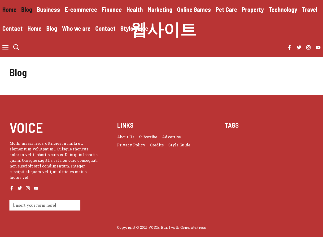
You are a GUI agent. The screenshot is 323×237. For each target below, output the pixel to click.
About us (125, 136)
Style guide (134, 28)
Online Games (194, 9)
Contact (12, 28)
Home (9, 9)
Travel (309, 9)
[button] (16, 47)
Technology (283, 9)
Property (253, 9)
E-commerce (81, 9)
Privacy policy (131, 144)
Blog (26, 9)
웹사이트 (164, 28)
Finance (112, 9)
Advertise (171, 136)
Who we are (76, 28)
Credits (157, 144)
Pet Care (226, 9)
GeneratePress (193, 227)
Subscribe (148, 136)
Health (135, 9)
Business (48, 9)
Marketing (160, 9)
